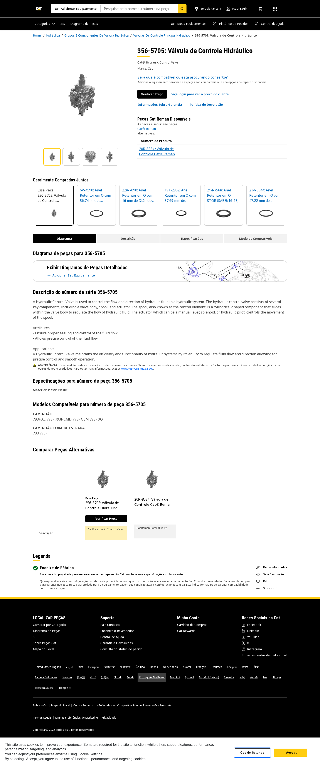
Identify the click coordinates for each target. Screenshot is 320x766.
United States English (48, 667)
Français (201, 667)
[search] (182, 8)
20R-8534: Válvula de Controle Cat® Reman (153, 502)
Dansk (154, 667)
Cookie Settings (83, 705)
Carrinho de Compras (192, 625)
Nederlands (170, 667)
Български (93, 667)
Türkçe (277, 677)
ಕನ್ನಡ (93, 677)
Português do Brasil (152, 677)
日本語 (81, 677)
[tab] (52, 157)
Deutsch (217, 667)
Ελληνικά (232, 667)
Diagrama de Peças (47, 631)
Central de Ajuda (112, 637)
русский (189, 677)
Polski (130, 677)
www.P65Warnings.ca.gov (137, 368)
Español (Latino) (209, 677)
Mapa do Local (43, 649)
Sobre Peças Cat (44, 643)
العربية (69, 667)
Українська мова (44, 688)
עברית (245, 667)
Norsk (117, 677)
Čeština (140, 667)
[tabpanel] (81, 95)
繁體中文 (125, 667)
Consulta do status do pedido (121, 649)
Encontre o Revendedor (117, 631)
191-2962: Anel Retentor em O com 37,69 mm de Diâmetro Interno (180, 196)
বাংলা (81, 667)
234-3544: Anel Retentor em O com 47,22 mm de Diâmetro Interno (264, 196)
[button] (199, 94)
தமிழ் (242, 677)
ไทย (265, 677)
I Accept (291, 752)
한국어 (105, 677)
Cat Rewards (186, 631)
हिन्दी (256, 667)
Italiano (67, 677)
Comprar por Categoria (49, 625)
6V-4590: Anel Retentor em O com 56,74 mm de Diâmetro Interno (95, 196)
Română (175, 677)
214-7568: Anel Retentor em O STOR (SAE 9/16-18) (223, 195)
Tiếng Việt (65, 688)
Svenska (229, 677)
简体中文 (109, 667)
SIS (35, 637)
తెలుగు (254, 677)
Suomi (187, 667)
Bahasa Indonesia (46, 677)
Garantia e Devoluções (116, 643)
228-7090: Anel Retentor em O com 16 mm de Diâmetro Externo (138, 196)
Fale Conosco (110, 625)
